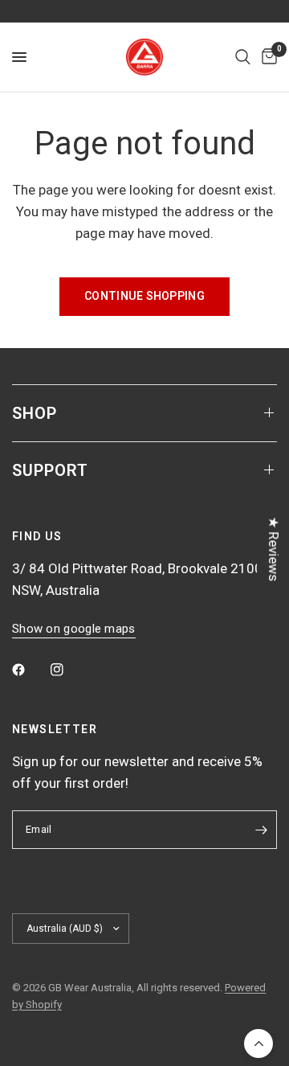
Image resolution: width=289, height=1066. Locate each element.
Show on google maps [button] (74, 629)
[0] (266, 57)
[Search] (243, 57)
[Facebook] (29, 669)
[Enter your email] (261, 829)
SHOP (34, 413)
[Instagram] (68, 669)
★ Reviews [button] (274, 548)
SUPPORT (50, 470)
